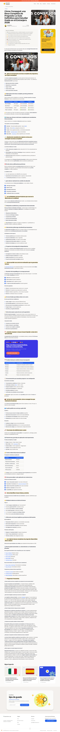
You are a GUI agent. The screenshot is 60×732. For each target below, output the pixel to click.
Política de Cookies (49, 730)
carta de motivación (9, 266)
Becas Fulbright (9, 552)
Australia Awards (14, 131)
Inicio (18, 718)
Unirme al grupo (49, 49)
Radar (38, 3)
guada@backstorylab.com (35, 722)
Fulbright (23, 597)
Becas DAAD (8, 556)
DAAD (25, 126)
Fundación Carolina (9, 571)
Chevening (14, 133)
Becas (35, 3)
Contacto (48, 3)
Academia (44, 3)
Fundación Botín (9, 573)
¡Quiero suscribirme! (24, 704)
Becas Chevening (9, 554)
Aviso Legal (55, 730)
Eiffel (14, 128)
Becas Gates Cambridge (10, 565)
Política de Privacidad (43, 730)
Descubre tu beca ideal (13, 353)
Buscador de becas (20, 720)
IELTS (16, 384)
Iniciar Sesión (53, 3)
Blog (41, 3)
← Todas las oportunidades (8, 6)
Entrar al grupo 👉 (51, 720)
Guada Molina (9, 25)
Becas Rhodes (8, 566)
